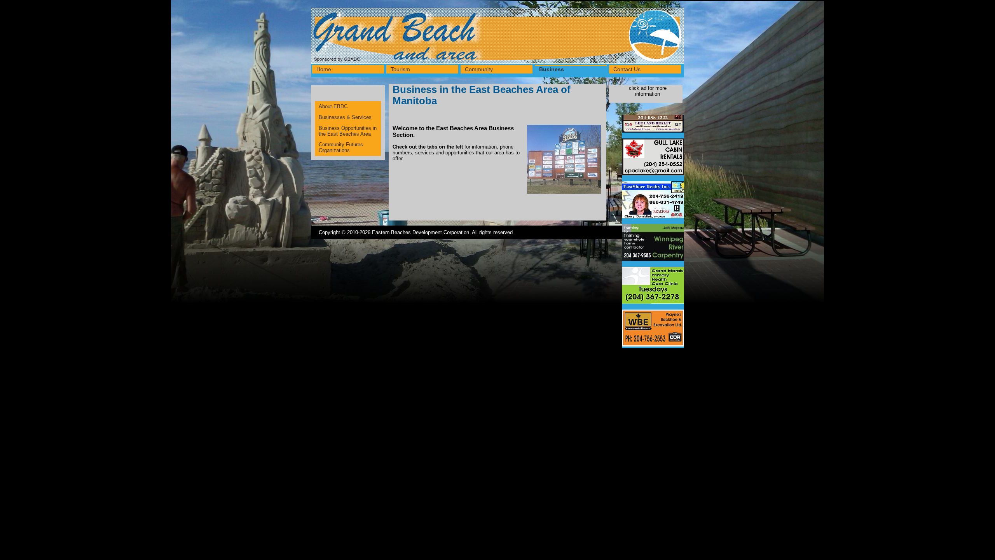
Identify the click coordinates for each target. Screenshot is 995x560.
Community (479, 69)
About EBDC (333, 106)
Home (323, 69)
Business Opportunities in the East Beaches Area (348, 131)
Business (551, 69)
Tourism (400, 69)
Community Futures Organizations (341, 147)
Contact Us (627, 69)
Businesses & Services (345, 117)
